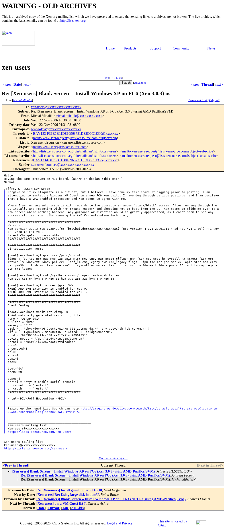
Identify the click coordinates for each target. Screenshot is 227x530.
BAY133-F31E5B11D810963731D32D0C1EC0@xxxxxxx (75, 133)
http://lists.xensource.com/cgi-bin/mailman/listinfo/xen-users (74, 151)
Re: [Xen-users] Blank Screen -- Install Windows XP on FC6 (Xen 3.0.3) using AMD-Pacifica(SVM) (95, 475)
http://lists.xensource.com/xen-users (40, 431)
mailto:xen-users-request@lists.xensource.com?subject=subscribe (167, 151)
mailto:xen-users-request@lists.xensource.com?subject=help (75, 138)
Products (130, 48)
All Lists (117, 77)
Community (181, 48)
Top (106, 77)
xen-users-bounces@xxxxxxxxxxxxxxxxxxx (62, 164)
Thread (207, 84)
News (211, 48)
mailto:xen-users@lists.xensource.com (59, 147)
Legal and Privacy (120, 523)
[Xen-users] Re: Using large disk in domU (67, 494)
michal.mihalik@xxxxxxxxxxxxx (78, 116)
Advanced (140, 82)
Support (155, 48)
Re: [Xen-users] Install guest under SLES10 (69, 490)
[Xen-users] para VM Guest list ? (61, 503)
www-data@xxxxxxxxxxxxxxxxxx (56, 129)
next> (27, 84)
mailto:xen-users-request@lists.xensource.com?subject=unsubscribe (169, 156)
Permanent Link (197, 100)
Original (214, 100)
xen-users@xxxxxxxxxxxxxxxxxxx (56, 107)
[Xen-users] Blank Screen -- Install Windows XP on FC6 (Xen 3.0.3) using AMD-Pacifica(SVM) (83, 471)
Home (110, 48)
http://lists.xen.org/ (73, 20)
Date (17, 84)
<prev (7, 84)
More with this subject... (113, 458)
